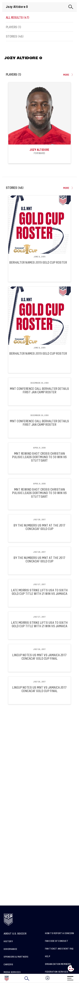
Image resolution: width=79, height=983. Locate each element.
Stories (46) (15, 36)
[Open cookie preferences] (71, 968)
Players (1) (13, 27)
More (66, 74)
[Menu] (70, 977)
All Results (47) (17, 17)
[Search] (26, 978)
